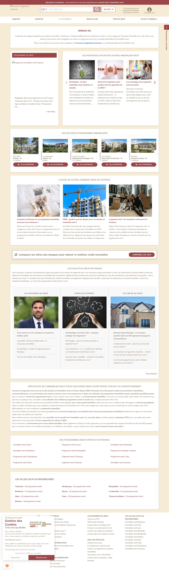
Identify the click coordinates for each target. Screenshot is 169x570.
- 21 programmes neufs (123, 491)
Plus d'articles (151, 374)
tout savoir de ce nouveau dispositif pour (84, 2)
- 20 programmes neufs (27, 496)
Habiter (16, 19)
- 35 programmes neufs (76, 486)
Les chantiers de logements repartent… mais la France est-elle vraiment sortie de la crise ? (132, 353)
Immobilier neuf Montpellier (135, 534)
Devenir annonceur (57, 561)
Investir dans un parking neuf (98, 525)
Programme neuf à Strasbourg (25, 457)
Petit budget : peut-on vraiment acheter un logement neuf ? (82, 342)
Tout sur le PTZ (93, 519)
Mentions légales (56, 519)
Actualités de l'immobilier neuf (61, 546)
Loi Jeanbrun (64, 19)
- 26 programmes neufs (74, 491)
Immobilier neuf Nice (133, 540)
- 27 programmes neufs (28, 491)
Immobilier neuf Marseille (135, 531)
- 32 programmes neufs (123, 486)
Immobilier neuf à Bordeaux (24, 451)
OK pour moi (41, 557)
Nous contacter (56, 537)
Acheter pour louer (94, 543)
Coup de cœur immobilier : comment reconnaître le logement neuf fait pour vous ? (84, 358)
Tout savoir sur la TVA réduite (98, 555)
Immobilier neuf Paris (133, 543)
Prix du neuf (119, 19)
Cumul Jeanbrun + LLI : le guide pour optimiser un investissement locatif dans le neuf (83, 350)
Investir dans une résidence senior (100, 534)
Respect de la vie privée (59, 522)
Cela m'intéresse (27, 164)
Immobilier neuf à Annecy (120, 463)
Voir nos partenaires (58, 567)
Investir (39, 19)
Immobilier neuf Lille (133, 525)
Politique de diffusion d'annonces (63, 525)
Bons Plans (92, 19)
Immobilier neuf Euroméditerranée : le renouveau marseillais (32, 342)
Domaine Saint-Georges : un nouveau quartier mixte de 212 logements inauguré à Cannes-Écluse (132, 336)
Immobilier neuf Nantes (134, 537)
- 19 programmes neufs (73, 496)
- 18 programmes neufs (28, 501)
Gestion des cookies (58, 534)
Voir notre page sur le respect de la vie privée (20, 549)
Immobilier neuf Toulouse (135, 549)
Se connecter (55, 564)
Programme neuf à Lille (120, 457)
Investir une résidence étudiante (100, 531)
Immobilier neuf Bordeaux (135, 522)
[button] (7, 565)
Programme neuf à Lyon (71, 445)
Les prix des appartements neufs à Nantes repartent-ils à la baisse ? (130, 361)
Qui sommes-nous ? (58, 531)
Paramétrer (15, 557)
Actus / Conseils (149, 19)
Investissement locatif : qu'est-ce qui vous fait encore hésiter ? (131, 345)
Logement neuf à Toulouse (72, 457)
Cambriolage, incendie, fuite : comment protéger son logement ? (82, 334)
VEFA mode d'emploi (95, 522)
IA (109, 9)
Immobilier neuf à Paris (22, 445)
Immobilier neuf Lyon (133, 528)
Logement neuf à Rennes (72, 463)
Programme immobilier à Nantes (123, 451)
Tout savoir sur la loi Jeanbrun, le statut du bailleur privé (35, 334)
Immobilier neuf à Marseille (121, 445)
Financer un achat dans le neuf (99, 528)
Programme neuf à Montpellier (74, 451)
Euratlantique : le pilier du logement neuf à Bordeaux (33, 350)
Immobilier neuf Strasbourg (135, 546)
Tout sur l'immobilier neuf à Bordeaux (31, 357)
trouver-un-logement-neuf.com (89, 43)
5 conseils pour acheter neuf (98, 546)
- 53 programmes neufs (28, 486)
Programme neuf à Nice (22, 463)
